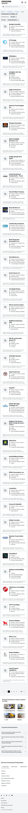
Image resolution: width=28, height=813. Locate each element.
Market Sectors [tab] (14, 766)
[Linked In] (1, 795)
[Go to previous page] (4, 692)
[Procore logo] (6, 1)
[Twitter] (6, 795)
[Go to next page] (24, 692)
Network (4, 3)
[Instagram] (9, 795)
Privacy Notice (3, 800)
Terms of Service (4, 802)
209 (21, 691)
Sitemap (2, 807)
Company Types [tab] (5, 766)
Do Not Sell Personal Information (7, 805)
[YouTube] (12, 795)
